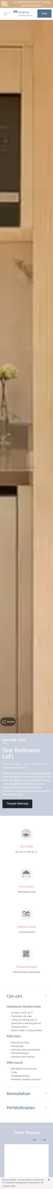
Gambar (10, 722)
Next (44, 1139)
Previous (34, 1139)
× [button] (49, 1180)
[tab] (26, 997)
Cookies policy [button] (9, 1186)
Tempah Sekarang (17, 804)
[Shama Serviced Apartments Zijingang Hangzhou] (22, 13)
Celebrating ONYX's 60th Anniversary (31, 4)
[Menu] (6, 13)
